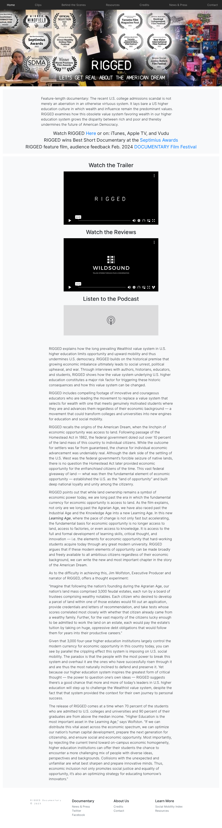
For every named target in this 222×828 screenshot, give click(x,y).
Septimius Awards (159, 140)
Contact (212, 5)
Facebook (78, 815)
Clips (38, 5)
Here (91, 133)
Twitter (76, 810)
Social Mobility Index (169, 806)
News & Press (178, 5)
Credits (144, 5)
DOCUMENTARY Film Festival (165, 146)
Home (11, 5)
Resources (112, 5)
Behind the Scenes (74, 5)
